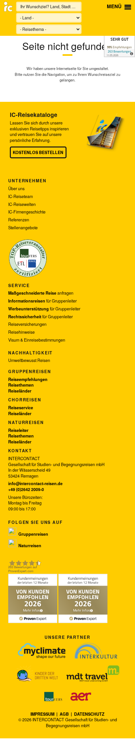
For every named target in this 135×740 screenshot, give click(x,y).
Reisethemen (21, 385)
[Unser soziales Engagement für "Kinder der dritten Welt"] (37, 673)
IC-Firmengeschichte (27, 212)
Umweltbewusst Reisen (29, 360)
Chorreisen (24, 400)
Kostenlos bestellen (38, 152)
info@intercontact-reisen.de (35, 483)
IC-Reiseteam (20, 196)
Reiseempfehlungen (28, 379)
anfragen (40, 293)
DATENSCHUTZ (89, 714)
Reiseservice (20, 408)
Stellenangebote (23, 228)
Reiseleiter (18, 430)
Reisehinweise (21, 332)
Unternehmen (27, 181)
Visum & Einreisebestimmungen (36, 340)
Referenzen (18, 220)
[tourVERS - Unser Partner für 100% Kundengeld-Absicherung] (53, 696)
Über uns (16, 188)
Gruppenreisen (29, 371)
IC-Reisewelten (22, 204)
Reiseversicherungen (27, 324)
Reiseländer (19, 391)
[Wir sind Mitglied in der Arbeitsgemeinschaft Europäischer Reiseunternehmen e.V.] (80, 696)
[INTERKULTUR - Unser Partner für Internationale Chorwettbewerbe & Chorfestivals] (96, 650)
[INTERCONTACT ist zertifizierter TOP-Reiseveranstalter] (28, 276)
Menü (115, 6)
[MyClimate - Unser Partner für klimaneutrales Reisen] (41, 650)
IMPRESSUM (42, 714)
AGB (64, 714)
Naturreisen (26, 422)
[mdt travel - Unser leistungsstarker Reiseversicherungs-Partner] (93, 673)
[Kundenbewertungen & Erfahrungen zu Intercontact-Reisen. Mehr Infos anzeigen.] (119, 38)
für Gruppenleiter (42, 301)
